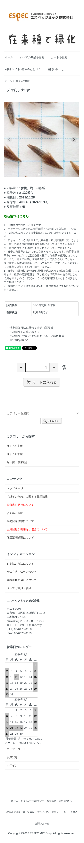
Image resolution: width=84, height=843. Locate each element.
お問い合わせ (55, 69)
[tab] (39, 174)
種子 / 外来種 (15, 454)
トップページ (15, 488)
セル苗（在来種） (18, 462)
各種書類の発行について (22, 580)
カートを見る (59, 57)
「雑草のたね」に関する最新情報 (27, 496)
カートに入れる (44, 381)
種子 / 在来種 (22, 81)
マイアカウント (16, 749)
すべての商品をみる (32, 57)
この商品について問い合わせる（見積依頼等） (38, 335)
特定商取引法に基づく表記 (20, 812)
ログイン (12, 765)
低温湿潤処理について (20, 537)
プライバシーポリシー (49, 812)
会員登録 (12, 757)
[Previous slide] (9, 139)
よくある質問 (15, 512)
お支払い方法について (20, 563)
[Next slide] (74, 139)
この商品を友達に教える (25, 331)
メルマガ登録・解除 (19, 588)
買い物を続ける (19, 340)
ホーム (9, 57)
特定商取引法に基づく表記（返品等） (33, 327)
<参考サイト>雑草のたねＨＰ (23, 69)
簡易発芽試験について (20, 521)
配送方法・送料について (22, 571)
